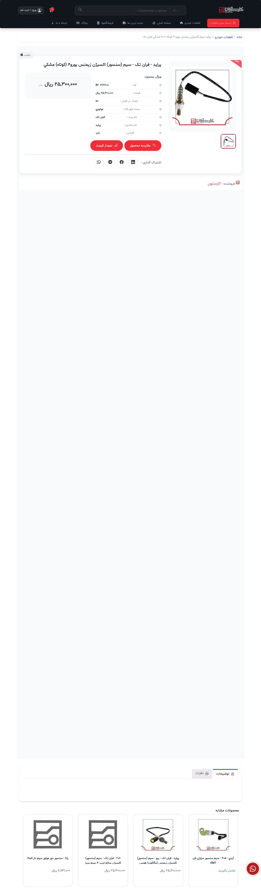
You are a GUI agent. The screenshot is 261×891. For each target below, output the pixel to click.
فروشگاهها (107, 23)
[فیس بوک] (121, 162)
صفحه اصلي (164, 23)
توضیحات (223, 774)
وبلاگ (84, 23)
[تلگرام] (110, 162)
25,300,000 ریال (60, 84)
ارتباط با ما (61, 23)
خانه (239, 37)
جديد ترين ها (135, 23)
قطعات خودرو (192, 23)
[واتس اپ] (99, 162)
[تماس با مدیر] (253, 869)
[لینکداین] (133, 162)
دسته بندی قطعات (220, 23)
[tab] (225, 774)
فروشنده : (228, 184)
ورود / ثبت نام (28, 10)
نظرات (199, 773)
